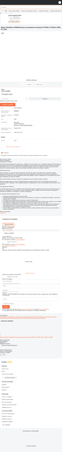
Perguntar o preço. (7, 94)
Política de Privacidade (26, 309)
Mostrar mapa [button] (28, 261)
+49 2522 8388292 (20, 239)
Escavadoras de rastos (13, 316)
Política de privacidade (7, 399)
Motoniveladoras (41, 318)
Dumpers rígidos (23, 318)
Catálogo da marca (6, 407)
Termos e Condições (7, 396)
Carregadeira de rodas (33, 316)
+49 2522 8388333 (20, 244)
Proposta (45, 98)
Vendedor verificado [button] (9, 224)
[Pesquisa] (59, 7)
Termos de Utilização (44, 309)
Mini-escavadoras (23, 316)
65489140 (16, 111)
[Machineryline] (6, 11)
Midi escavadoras (14, 318)
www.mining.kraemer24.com (9, 245)
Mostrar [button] (13, 239)
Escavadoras (3, 316)
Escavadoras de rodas (50, 316)
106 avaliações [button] (9, 230)
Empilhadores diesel (5, 318)
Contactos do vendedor (7, 374)
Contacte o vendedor (7, 104)
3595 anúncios (11, 226)
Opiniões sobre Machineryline (9, 404)
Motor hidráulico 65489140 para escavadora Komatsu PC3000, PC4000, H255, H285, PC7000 (26, 337)
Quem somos (5, 368)
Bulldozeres (42, 316)
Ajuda (3, 371)
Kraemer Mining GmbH (8, 223)
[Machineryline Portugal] (10, 2)
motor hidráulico (18, 108)
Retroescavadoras (32, 318)
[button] (59, 2)
